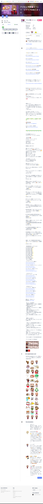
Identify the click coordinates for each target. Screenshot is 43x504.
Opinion (14, 495)
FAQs (14, 489)
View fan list (38, 35)
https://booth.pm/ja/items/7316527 (32, 59)
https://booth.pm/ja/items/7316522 (32, 56)
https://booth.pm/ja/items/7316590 (32, 70)
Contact (14, 493)
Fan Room (6, 17)
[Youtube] (29, 351)
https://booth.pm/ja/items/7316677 (32, 63)
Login (41, 1)
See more (39, 477)
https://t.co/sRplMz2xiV (32, 123)
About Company (3, 489)
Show (3, 17)
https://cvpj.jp (31, 300)
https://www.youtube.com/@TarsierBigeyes (34, 83)
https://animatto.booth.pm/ (33, 127)
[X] (27, 351)
